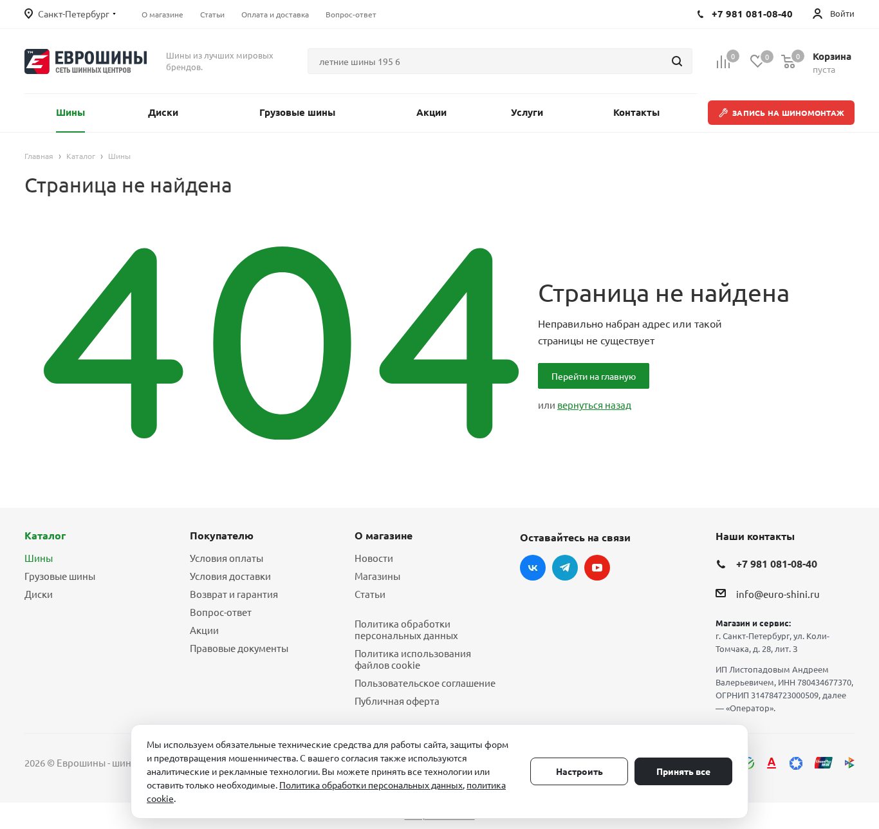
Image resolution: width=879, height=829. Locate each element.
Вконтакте (533, 568)
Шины (38, 558)
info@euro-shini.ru (778, 594)
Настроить (579, 771)
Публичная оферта (397, 700)
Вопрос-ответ (221, 612)
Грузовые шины (59, 576)
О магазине (383, 535)
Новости (374, 558)
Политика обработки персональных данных (406, 629)
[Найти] (677, 61)
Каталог (45, 535)
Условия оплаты (226, 558)
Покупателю (222, 535)
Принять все (683, 771)
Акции (204, 630)
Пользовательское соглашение (425, 682)
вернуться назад (594, 404)
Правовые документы (239, 648)
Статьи (370, 594)
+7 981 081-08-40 (776, 563)
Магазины (377, 576)
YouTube (597, 568)
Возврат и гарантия (234, 594)
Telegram (565, 568)
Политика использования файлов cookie (413, 659)
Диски (38, 594)
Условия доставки (230, 576)
